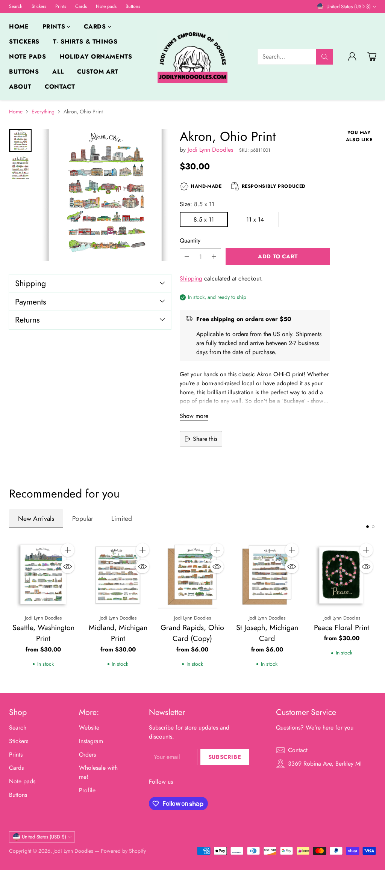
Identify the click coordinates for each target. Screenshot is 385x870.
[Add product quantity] (214, 257)
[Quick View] (67, 566)
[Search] (324, 57)
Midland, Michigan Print (118, 633)
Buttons (18, 794)
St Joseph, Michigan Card (267, 633)
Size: (197, 204)
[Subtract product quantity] (187, 257)
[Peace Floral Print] (342, 574)
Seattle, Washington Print (43, 633)
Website (89, 727)
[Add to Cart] (67, 550)
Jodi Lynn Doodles (210, 149)
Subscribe (224, 757)
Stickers (18, 741)
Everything (43, 111)
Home (16, 111)
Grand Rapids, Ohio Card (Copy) (192, 633)
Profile (87, 790)
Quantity (190, 240)
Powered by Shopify (123, 851)
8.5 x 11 (204, 219)
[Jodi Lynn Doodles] (192, 56)
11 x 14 (255, 219)
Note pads (22, 781)
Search (17, 727)
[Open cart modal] (372, 57)
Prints (16, 754)
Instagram (91, 741)
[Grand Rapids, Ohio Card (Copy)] (192, 574)
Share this (205, 438)
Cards (16, 767)
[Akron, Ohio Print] (105, 195)
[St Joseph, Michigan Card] (267, 574)
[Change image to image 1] (20, 140)
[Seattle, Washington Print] (43, 574)
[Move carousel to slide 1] (367, 526)
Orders (87, 754)
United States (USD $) (348, 6)
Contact (298, 750)
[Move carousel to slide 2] (373, 526)
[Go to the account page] (352, 57)
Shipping (191, 278)
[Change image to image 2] (20, 167)
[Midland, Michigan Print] (117, 574)
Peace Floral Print (341, 627)
